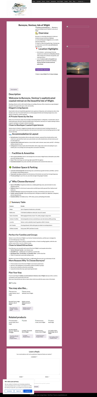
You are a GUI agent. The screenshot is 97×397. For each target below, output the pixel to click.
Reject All (18, 391)
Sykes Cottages (54, 74)
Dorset (47, 1)
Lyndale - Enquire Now (26, 336)
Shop (70, 1)
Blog (74, 1)
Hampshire (53, 1)
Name (21, 377)
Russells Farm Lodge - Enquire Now (14, 309)
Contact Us (80, 1)
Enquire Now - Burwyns (42, 69)
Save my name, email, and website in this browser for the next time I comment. (34, 383)
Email (47, 377)
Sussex (66, 1)
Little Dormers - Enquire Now (40, 336)
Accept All (27, 391)
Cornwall (39, 1)
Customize (9, 391)
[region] (18, 386)
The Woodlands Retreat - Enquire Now (14, 337)
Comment (34, 357)
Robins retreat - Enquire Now (27, 308)
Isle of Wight (60, 1)
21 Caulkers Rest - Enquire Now (53, 337)
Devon (43, 1)
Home (33, 1)
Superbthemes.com (62, 395)
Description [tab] (14, 89)
